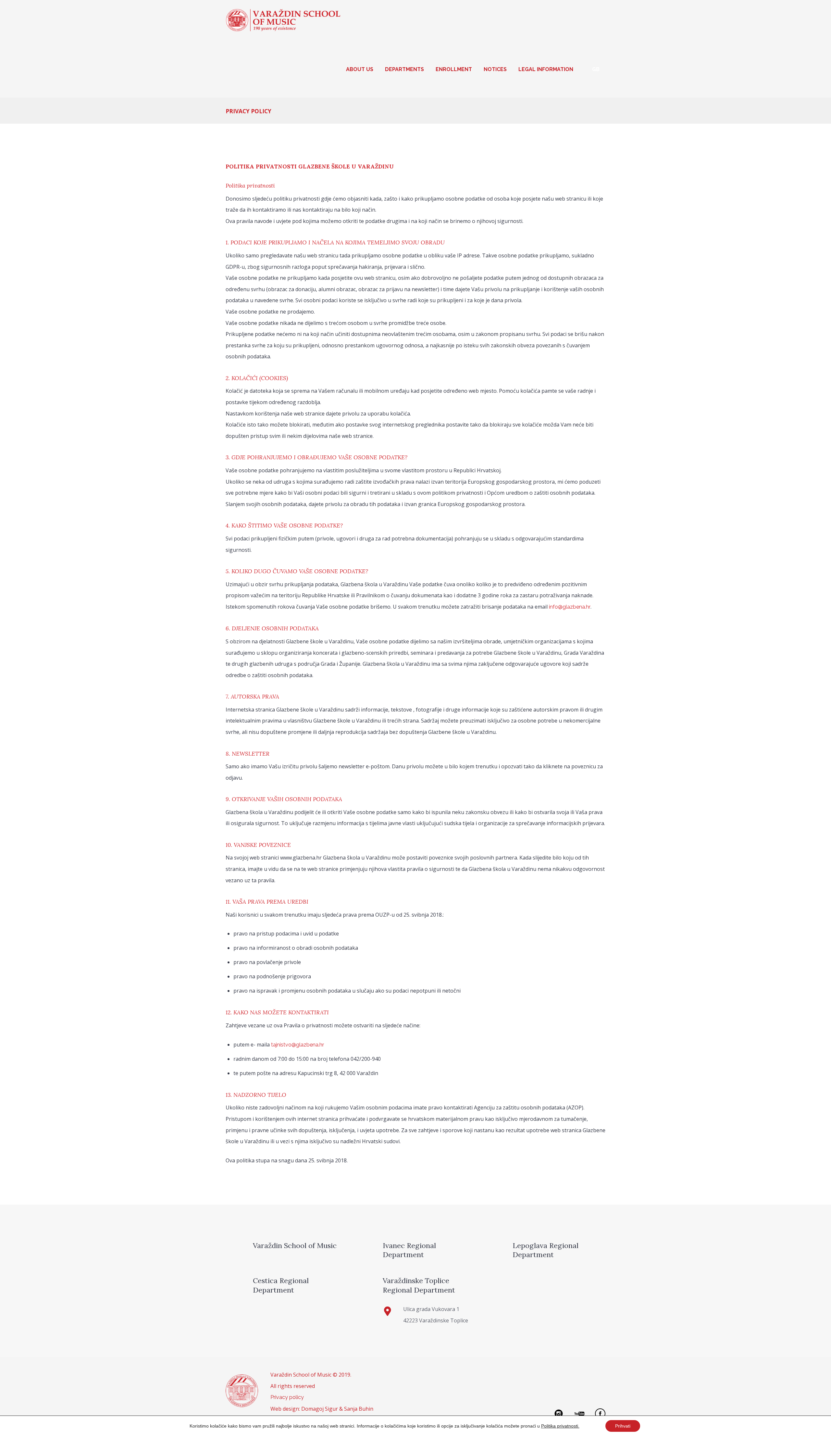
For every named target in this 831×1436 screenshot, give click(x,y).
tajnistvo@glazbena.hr (297, 1045)
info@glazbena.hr (569, 607)
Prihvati (622, 1426)
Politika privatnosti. (560, 1426)
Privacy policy (287, 1397)
